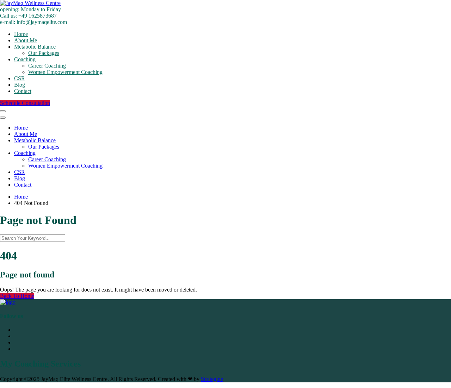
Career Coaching (47, 66)
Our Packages (43, 53)
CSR (19, 78)
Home (21, 34)
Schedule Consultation (25, 103)
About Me (25, 40)
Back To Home (17, 296)
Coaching (25, 59)
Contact (22, 91)
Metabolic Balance (35, 47)
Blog (19, 85)
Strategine (212, 379)
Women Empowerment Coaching (65, 72)
